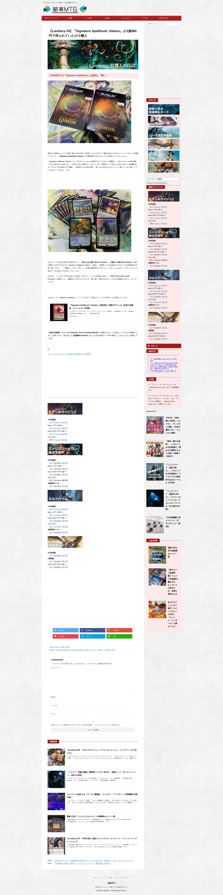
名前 (53, 697)
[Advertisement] (67, 376)
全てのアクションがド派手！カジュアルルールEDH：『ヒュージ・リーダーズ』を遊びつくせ (172, 614)
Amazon (57, 428)
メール (54, 705)
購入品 (67, 647)
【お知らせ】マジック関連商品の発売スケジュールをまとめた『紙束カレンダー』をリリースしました (94, 861)
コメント (55, 667)
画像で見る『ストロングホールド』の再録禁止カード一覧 (91, 816)
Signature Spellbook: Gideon (80, 650)
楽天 (51, 422)
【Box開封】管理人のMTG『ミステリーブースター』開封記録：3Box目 (82, 863)
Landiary (52, 650)
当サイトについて (51, 18)
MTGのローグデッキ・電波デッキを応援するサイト (111, 887)
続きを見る (73, 316)
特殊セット (101, 650)
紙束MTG (111, 883)
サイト (53, 714)
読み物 (107, 18)
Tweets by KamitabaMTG (156, 183)
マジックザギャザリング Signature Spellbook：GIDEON (69, 354)
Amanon (57, 422)
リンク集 (145, 18)
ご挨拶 (70, 18)
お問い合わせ (163, 18)
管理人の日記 (54, 647)
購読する (154, 346)
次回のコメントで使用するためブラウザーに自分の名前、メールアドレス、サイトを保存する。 (86, 725)
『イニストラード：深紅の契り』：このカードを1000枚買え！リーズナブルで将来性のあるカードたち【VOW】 (173, 474)
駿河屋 (64, 422)
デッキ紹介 (88, 18)
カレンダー (126, 18)
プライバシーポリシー (122, 877)
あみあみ (57, 509)
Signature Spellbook (63, 650)
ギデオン (94, 650)
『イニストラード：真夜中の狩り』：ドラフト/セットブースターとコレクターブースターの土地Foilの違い (173, 500)
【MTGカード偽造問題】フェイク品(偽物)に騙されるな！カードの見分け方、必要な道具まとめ (173, 582)
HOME (110, 877)
